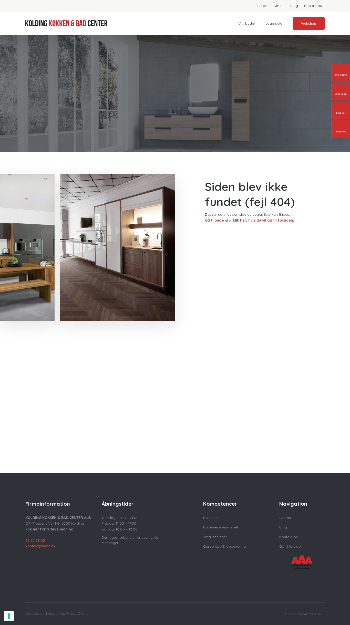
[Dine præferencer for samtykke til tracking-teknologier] (9, 616)
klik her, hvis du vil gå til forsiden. (263, 220)
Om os (278, 6)
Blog (294, 6)
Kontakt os (313, 6)
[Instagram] (41, 560)
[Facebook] (30, 560)
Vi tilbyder (246, 23)
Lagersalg (273, 23)
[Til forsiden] (66, 23)
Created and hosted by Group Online (56, 613)
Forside (261, 6)
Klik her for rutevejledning (49, 529)
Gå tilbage (214, 220)
